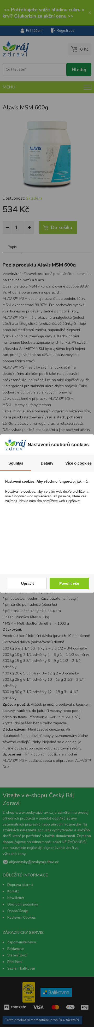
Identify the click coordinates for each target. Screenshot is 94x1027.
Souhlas (15, 463)
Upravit (27, 583)
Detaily (47, 463)
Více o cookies (78, 463)
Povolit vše (69, 583)
